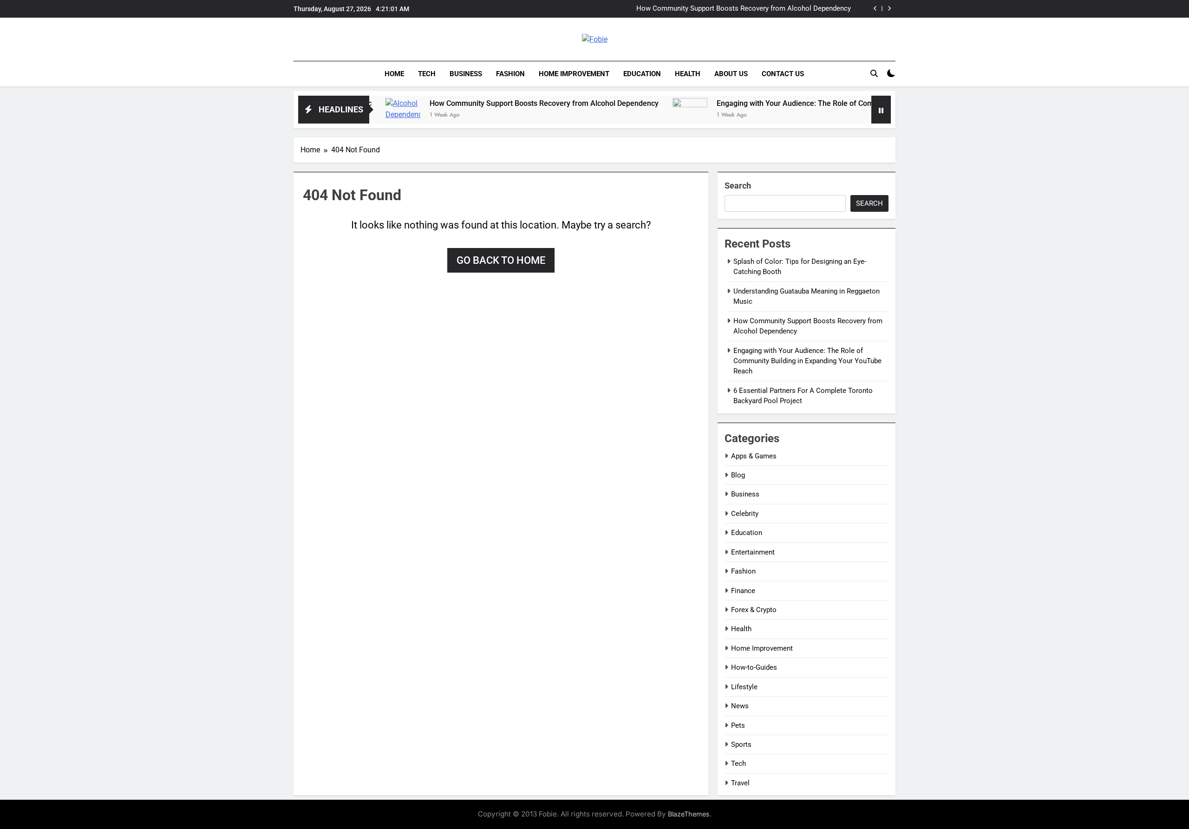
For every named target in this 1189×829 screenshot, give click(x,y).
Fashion (510, 74)
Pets (738, 725)
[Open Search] (874, 73)
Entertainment (753, 552)
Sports (741, 744)
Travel (740, 783)
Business (466, 74)
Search (738, 185)
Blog (738, 475)
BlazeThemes (689, 814)
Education (642, 74)
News (740, 706)
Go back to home (501, 260)
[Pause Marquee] (881, 110)
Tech (427, 74)
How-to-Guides (754, 667)
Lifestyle (744, 687)
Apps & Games (754, 456)
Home (394, 74)
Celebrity (744, 513)
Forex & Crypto (754, 610)
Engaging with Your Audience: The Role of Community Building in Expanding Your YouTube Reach (850, 103)
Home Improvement (574, 74)
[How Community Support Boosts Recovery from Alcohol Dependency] (374, 115)
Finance (743, 591)
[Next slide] (889, 9)
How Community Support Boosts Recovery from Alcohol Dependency (743, 9)
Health (687, 74)
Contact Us (783, 74)
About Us (731, 74)
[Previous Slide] (875, 9)
